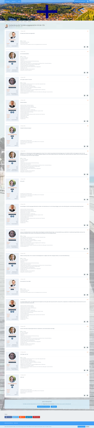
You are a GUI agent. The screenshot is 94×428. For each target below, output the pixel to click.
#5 (87, 125)
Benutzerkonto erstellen (43, 406)
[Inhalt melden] (84, 47)
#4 (87, 100)
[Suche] (87, 1)
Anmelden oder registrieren (80, 1)
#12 (87, 299)
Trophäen (8, 66)
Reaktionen (8, 89)
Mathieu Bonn (12, 26)
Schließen (87, 426)
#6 (87, 151)
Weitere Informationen (81, 426)
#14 (87, 352)
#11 (87, 279)
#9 (87, 229)
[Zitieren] (87, 47)
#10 (87, 253)
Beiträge (8, 43)
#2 (87, 51)
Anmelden (54, 406)
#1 (87, 31)
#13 (87, 326)
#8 (87, 204)
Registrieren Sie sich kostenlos (48, 403)
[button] (8, 417)
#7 (87, 179)
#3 (87, 77)
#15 (87, 374)
